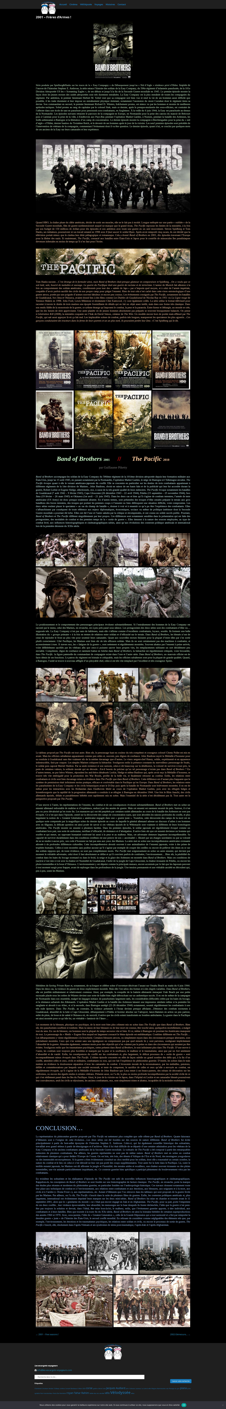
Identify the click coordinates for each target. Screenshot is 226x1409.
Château (56, 1388)
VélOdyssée (86, 4)
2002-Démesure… (180, 1334)
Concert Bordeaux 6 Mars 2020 (75, 1388)
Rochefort (63, 1393)
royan (70, 1393)
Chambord (38, 1388)
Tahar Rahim (81, 1393)
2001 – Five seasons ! (47, 1334)
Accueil (63, 4)
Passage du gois (174, 1388)
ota (167, 1388)
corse (89, 1388)
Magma (154, 1388)
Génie (100, 1388)
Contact (122, 4)
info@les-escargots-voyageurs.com (54, 1370)
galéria (95, 1388)
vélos (132, 1393)
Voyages (98, 4)
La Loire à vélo (146, 1388)
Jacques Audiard (115, 1388)
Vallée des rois (94, 1393)
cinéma (62, 1388)
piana (183, 1388)
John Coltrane (130, 1388)
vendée (101, 1393)
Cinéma (73, 4)
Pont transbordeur (46, 1393)
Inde (104, 1388)
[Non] (222, 1405)
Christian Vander (47, 1388)
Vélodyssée (120, 1392)
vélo (107, 1393)
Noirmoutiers (161, 1388)
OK (184, 1405)
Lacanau (138, 1388)
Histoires (110, 4)
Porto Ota (56, 1393)
